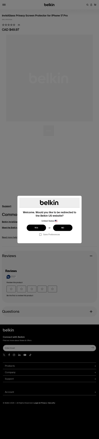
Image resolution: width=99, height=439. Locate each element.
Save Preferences (51, 234)
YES (36, 228)
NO (62, 228)
